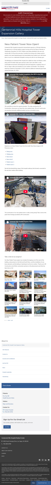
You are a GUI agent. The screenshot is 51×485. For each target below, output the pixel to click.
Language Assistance (5, 480)
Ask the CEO (5, 363)
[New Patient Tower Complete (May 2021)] (40, 277)
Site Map (3, 478)
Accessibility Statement (14, 480)
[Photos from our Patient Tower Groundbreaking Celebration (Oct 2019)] (11, 301)
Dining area (9, 151)
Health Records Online (8, 398)
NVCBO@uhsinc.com (35, 21)
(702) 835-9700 (8, 412)
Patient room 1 (10, 162)
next (9, 320)
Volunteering (5, 376)
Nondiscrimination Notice (42, 478)
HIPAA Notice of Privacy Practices (23, 478)
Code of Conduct (22, 480)
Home (3, 38)
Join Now (7, 427)
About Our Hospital (7, 450)
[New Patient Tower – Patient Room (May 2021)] (25, 277)
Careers (4, 453)
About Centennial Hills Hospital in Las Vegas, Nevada (15, 38)
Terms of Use (8, 478)
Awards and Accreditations (8, 358)
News (3, 367)
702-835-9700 (7, 444)
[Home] (10, 8)
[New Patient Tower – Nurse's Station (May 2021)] (11, 277)
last (12, 320)
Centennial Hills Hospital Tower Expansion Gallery (13, 345)
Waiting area (10, 154)
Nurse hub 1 (10, 156)
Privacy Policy (13, 478)
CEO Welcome (5, 349)
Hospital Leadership (6, 372)
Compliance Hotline (29, 480)
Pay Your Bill (6, 396)
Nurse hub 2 (10, 159)
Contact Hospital (8, 410)
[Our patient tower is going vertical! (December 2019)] (25, 313)
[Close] (49, 12)
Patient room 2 (10, 164)
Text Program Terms (45, 480)
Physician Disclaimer (33, 478)
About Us (5, 341)
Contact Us (5, 354)
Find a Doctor (7, 385)
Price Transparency (37, 480)
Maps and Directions (8, 404)
